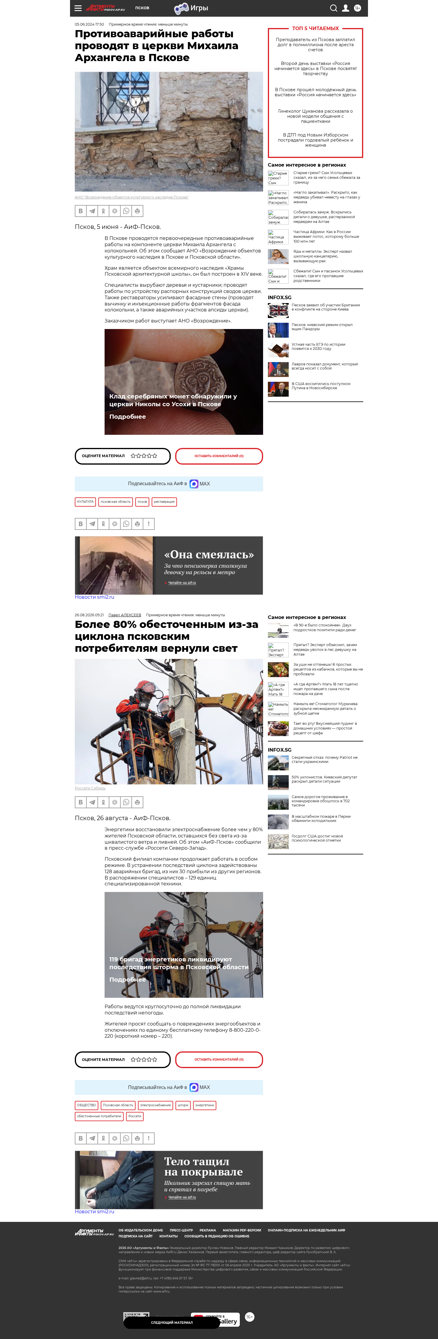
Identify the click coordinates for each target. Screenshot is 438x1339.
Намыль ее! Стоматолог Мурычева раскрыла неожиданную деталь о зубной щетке (325, 709)
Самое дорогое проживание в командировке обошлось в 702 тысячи (321, 801)
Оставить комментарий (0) (219, 456)
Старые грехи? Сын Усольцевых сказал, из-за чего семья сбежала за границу (326, 177)
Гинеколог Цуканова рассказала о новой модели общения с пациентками (315, 116)
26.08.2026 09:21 (89, 615)
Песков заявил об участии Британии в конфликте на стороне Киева (326, 307)
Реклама (208, 1230)
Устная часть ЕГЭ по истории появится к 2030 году (318, 346)
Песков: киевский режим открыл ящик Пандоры (322, 327)
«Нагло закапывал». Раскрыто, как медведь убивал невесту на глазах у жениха (326, 197)
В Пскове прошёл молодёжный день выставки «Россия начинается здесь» (315, 92)
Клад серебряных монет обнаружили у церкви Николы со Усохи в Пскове (173, 400)
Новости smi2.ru (94, 597)
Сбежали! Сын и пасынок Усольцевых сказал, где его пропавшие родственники (328, 276)
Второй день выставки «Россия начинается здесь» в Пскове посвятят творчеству (315, 68)
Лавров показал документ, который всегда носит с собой (325, 366)
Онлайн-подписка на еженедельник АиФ (306, 1230)
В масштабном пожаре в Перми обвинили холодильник (321, 818)
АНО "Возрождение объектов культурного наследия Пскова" (132, 197)
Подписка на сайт (136, 1236)
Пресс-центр (181, 1230)
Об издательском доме (141, 1230)
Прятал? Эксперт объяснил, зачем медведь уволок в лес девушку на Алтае (325, 650)
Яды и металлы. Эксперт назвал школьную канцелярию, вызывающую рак (322, 256)
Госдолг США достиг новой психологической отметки (317, 838)
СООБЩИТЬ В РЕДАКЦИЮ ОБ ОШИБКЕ (216, 1236)
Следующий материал (172, 1323)
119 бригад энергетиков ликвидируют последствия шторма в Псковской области (179, 963)
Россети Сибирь (90, 788)
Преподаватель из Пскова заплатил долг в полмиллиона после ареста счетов (315, 44)
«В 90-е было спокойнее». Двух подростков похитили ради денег (324, 627)
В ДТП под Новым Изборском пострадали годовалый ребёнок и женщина (315, 140)
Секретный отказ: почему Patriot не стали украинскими (325, 759)
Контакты (168, 1236)
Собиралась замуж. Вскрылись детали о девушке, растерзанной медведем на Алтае (324, 217)
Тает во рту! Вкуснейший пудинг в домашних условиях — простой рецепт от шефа (325, 728)
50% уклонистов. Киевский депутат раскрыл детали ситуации (324, 779)
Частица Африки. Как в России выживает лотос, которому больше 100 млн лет (326, 236)
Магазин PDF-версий (242, 1230)
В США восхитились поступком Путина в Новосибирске (321, 386)
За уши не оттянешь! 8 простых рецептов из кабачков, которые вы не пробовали (328, 669)
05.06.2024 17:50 (89, 24)
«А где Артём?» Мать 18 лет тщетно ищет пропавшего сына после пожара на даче (325, 689)
